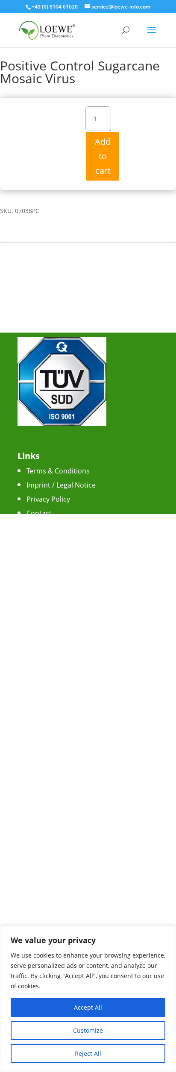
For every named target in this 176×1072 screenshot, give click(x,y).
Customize (88, 1030)
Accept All (88, 1007)
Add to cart (103, 156)
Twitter (37, 576)
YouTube (40, 590)
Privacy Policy (48, 499)
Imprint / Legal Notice (61, 485)
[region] (88, 999)
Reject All (88, 1053)
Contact (39, 513)
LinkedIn (39, 604)
